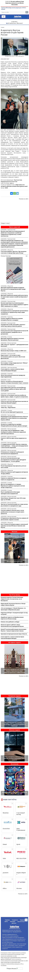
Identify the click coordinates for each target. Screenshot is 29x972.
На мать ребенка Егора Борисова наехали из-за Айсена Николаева (14, 3)
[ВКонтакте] (11, 193)
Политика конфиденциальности (9, 934)
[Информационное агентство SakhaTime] (16, 16)
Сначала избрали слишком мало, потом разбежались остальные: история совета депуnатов (12, 512)
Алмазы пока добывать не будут (10, 621)
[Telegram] (17, 193)
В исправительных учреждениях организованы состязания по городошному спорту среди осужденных (14, 312)
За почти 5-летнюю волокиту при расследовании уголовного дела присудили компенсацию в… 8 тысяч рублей (13, 459)
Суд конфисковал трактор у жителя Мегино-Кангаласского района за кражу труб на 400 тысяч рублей (13, 389)
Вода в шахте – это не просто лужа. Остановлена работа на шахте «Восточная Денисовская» (13, 357)
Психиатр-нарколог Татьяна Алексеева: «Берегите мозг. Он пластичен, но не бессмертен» (12, 599)
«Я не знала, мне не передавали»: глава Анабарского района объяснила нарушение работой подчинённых (13, 432)
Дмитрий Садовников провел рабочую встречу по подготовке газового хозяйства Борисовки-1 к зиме (14, 297)
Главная (7, 920)
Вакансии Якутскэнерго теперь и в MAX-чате (13, 350)
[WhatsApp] (14, 193)
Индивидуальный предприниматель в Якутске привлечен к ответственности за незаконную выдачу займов (14, 418)
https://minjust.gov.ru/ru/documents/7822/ (10, 962)
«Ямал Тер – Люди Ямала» (8, 407)
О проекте (15, 920)
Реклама (12, 921)
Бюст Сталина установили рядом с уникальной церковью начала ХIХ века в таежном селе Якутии (14, 525)
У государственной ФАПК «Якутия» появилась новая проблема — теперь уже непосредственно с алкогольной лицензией (14, 446)
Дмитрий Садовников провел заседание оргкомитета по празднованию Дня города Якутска (13, 289)
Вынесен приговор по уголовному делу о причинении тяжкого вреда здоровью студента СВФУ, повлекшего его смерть (14, 304)
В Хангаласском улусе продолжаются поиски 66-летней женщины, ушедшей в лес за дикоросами (14, 332)
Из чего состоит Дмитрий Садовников (12, 412)
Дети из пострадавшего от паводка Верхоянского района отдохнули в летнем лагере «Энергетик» (13, 486)
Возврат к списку (5, 223)
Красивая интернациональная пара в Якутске (14, 634)
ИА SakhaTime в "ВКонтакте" (15, 23)
